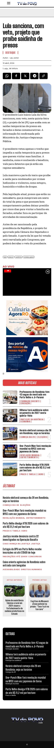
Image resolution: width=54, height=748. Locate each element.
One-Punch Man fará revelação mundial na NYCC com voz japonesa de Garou (35, 448)
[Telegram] (34, 77)
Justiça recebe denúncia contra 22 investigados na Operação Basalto (21, 538)
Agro (41, 474)
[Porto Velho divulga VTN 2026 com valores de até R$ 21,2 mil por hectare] (10, 469)
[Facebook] (16, 77)
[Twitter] (25, 77)
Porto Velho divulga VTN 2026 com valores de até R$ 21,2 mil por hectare (35, 467)
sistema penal (29, 257)
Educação (25, 403)
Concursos (35, 556)
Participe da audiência (31, 419)
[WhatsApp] (7, 77)
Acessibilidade (11, 569)
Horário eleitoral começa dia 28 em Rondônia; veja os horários (35, 432)
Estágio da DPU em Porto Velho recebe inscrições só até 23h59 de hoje (22, 550)
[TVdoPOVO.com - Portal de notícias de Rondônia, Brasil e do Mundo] (27, 3)
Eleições (42, 437)
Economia (25, 422)
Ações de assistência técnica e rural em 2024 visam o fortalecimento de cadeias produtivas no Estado (14, 607)
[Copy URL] (43, 77)
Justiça (35, 544)
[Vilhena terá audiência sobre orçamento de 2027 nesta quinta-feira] (10, 415)
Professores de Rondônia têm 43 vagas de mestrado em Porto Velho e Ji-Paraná (34, 394)
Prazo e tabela (27, 474)
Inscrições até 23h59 (15, 556)
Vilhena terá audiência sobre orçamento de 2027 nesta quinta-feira (34, 412)
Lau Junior (14, 58)
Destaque (10, 52)
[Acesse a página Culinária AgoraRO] (27, 317)
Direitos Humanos (31, 569)
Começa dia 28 (27, 437)
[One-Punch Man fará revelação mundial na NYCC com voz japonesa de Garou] (10, 451)
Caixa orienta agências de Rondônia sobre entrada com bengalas (24, 563)
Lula (5, 257)
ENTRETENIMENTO (29, 457)
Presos (10, 257)
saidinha (18, 257)
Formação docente (30, 401)
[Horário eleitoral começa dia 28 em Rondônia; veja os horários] (10, 433)
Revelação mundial (30, 455)
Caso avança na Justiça (16, 544)
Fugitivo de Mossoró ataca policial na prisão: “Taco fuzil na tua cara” (39, 605)
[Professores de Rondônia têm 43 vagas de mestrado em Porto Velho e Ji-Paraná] (10, 397)
